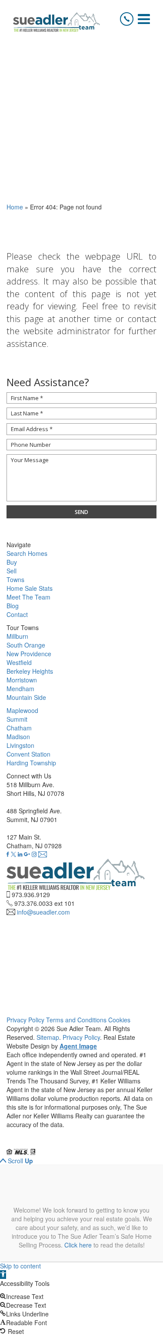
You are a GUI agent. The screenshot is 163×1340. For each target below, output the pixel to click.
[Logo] (56, 22)
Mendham (20, 688)
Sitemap (48, 1037)
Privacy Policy (25, 1019)
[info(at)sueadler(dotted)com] (42, 854)
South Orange (26, 645)
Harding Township (31, 762)
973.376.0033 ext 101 (44, 903)
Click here (78, 1245)
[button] (3, 1274)
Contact (17, 614)
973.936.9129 (31, 894)
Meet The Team (28, 597)
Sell (12, 570)
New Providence (29, 653)
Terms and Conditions (76, 1019)
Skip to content (20, 1265)
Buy (12, 562)
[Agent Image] (55, 1143)
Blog (13, 605)
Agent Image (78, 1046)
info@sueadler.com (43, 912)
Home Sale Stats (30, 588)
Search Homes (27, 553)
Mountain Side (26, 697)
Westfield (19, 662)
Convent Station (28, 754)
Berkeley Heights (30, 671)
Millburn (17, 636)
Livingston (20, 745)
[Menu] (144, 19)
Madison (18, 736)
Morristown (22, 679)
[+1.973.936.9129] (126, 19)
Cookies (119, 1019)
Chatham (19, 727)
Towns (15, 579)
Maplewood (22, 710)
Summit (17, 719)
